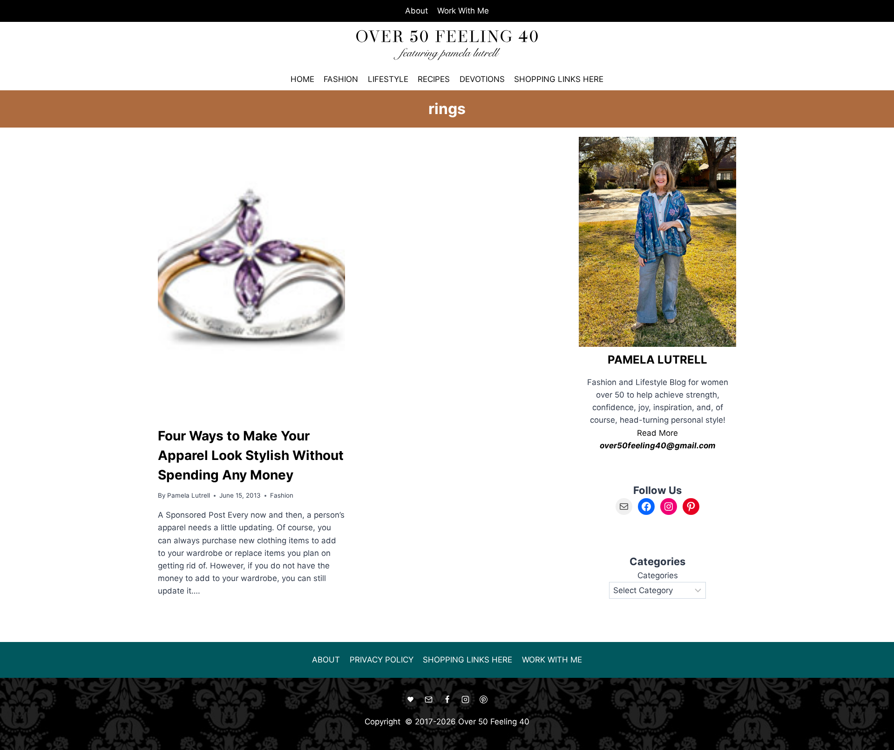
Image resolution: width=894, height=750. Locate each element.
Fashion (341, 79)
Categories (657, 575)
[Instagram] (465, 700)
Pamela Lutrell (188, 495)
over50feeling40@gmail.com (658, 445)
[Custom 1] (411, 700)
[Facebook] (447, 700)
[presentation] (251, 277)
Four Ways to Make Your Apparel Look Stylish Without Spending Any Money (251, 455)
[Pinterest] (483, 700)
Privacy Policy (381, 659)
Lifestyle (388, 79)
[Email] (429, 700)
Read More (657, 433)
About (416, 10)
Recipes (434, 79)
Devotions (482, 79)
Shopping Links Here (558, 79)
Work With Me (463, 10)
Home (302, 79)
